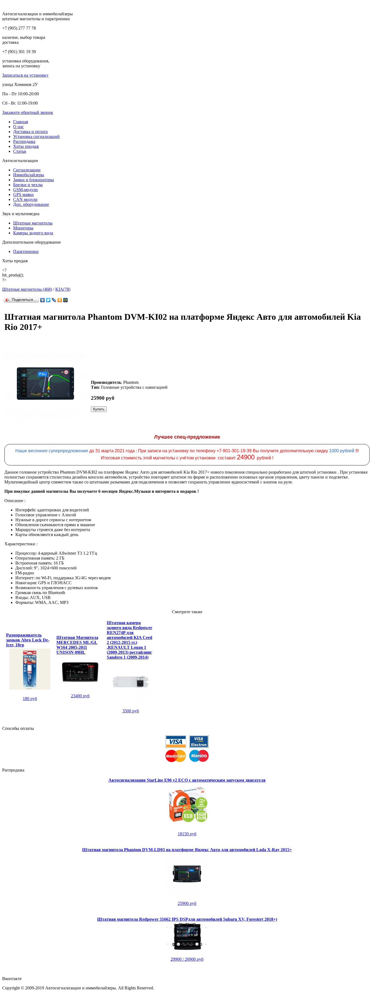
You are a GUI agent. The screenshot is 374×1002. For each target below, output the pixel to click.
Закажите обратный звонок (27, 112)
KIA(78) (62, 289)
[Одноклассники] (60, 300)
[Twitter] (48, 300)
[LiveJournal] (54, 300)
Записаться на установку (25, 75)
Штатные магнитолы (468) (27, 289)
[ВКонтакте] (42, 300)
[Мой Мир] (65, 300)
